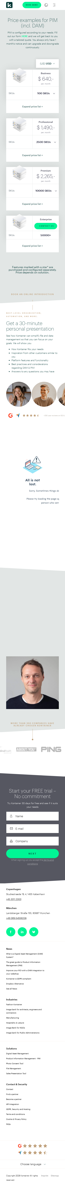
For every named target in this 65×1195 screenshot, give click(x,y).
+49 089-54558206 (16, 918)
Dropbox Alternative (15, 984)
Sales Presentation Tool (16, 1073)
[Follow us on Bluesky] (33, 931)
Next (32, 853)
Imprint (44, 1175)
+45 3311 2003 (21, 596)
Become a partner (14, 1099)
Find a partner (12, 1094)
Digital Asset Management (17, 1053)
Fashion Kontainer (14, 1004)
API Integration (12, 1104)
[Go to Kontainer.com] (9, 5)
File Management (13, 1068)
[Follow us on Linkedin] (22, 931)
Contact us (46, 226)
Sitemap (55, 1175)
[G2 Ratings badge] (32, 1146)
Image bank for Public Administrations (22, 1033)
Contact (9, 1089)
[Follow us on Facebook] (10, 931)
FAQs (8, 1124)
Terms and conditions (15, 1114)
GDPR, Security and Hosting (18, 1109)
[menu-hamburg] (54, 5)
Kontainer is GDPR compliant (18, 979)
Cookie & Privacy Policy (16, 1119)
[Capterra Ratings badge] (32, 1153)
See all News (11, 989)
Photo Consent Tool (14, 1063)
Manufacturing (12, 1018)
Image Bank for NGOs (15, 1028)
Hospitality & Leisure (15, 1023)
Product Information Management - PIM (23, 1058)
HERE (25, 36)
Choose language (30, 1164)
